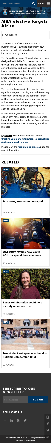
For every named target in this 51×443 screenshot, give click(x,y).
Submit (38, 399)
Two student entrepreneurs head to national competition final (25, 355)
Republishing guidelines (25, 440)
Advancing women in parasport (23, 201)
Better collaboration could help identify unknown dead (22, 304)
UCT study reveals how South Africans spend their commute (22, 253)
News (5, 170)
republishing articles (29, 147)
